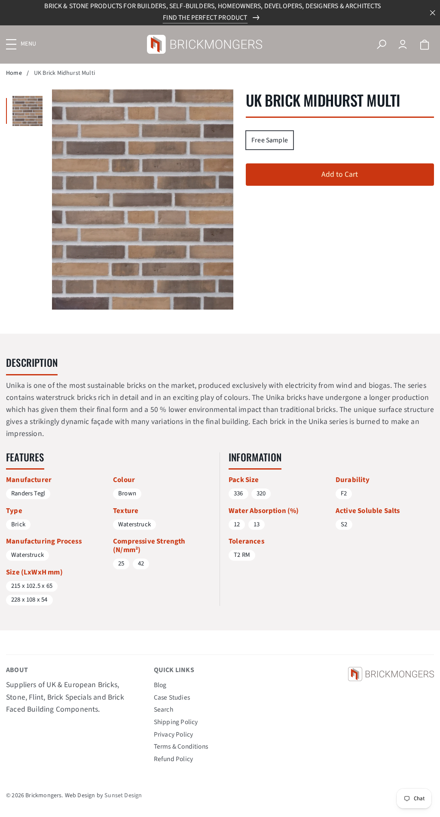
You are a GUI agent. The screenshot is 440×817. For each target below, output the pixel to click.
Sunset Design (123, 795)
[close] (432, 13)
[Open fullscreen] (27, 110)
